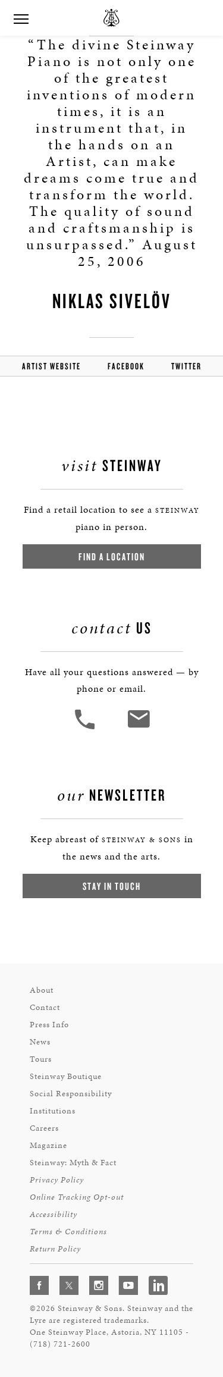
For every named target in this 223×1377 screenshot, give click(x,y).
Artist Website (51, 366)
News (40, 1041)
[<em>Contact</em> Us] (138, 728)
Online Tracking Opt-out (77, 1197)
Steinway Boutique (66, 1076)
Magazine (48, 1145)
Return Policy (55, 1248)
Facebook (126, 366)
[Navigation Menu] (21, 18)
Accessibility (53, 1214)
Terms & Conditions (68, 1231)
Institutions (53, 1110)
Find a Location (111, 556)
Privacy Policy (57, 1179)
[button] (86, 728)
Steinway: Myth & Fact (73, 1162)
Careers (44, 1128)
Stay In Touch (112, 886)
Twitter (186, 366)
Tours (41, 1059)
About (42, 990)
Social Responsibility (71, 1093)
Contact (45, 1007)
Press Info (49, 1024)
